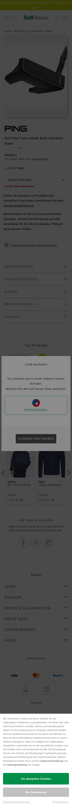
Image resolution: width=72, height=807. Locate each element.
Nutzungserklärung (17, 765)
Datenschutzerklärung (51, 761)
